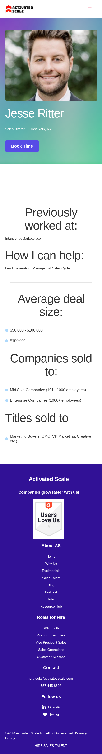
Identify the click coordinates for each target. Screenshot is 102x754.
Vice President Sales (51, 642)
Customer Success (51, 657)
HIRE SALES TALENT (51, 746)
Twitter (51, 714)
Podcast (51, 592)
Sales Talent (51, 578)
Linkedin (51, 707)
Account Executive (51, 635)
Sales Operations (51, 649)
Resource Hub (51, 606)
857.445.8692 (51, 685)
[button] (90, 9)
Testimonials (51, 571)
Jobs (51, 599)
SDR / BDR (51, 628)
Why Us (51, 563)
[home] (19, 9)
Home (51, 556)
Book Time (22, 146)
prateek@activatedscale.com (51, 678)
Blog (51, 585)
